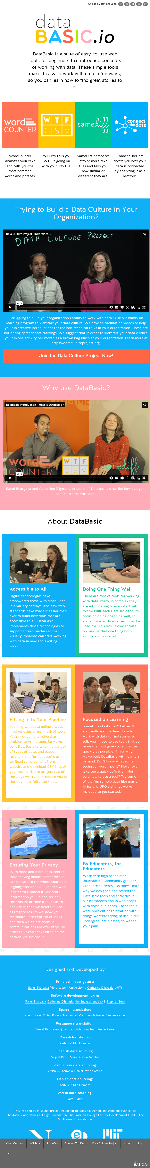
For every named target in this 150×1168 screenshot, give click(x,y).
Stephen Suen (116, 1001)
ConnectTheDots (75, 1143)
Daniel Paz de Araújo (49, 1029)
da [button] (139, 4)
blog (139, 1143)
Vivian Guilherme (59, 1071)
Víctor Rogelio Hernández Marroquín (67, 1015)
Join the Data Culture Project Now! (76, 356)
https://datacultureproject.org (76, 343)
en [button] (120, 4)
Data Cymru (75, 1099)
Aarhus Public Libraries (75, 1043)
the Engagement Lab (89, 1001)
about (127, 1143)
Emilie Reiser (106, 1029)
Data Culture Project (105, 1143)
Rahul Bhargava (38, 988)
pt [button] (133, 4)
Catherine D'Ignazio (100, 988)
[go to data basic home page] (141, 1163)
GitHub (94, 996)
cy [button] (145, 4)
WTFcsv (34, 1143)
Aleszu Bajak (33, 1015)
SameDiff (52, 1143)
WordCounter (14, 1143)
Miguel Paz (58, 1057)
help (8, 1153)
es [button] (127, 4)
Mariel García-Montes (110, 1015)
